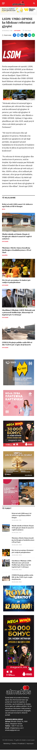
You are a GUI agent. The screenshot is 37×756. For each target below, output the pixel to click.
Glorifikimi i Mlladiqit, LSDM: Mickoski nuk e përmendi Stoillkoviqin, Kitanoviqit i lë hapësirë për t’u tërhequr (18, 312)
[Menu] (3, 3)
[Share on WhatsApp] (33, 35)
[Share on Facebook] (14, 35)
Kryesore (17, 30)
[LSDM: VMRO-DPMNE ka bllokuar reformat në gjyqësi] (18, 51)
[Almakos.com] (18, 3)
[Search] (34, 3)
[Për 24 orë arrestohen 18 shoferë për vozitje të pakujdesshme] (18, 268)
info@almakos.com (16, 728)
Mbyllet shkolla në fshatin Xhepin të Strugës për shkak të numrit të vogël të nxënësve (17, 236)
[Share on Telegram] (29, 35)
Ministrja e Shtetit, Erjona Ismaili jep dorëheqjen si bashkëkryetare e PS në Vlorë (16, 250)
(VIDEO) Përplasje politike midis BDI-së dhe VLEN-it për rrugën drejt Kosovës (17, 343)
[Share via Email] (25, 35)
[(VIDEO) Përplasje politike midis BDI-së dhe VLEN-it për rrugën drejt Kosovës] (18, 330)
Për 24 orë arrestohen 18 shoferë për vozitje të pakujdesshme (16, 281)
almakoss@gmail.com (12, 730)
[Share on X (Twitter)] (18, 35)
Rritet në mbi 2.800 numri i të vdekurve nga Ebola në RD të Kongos (17, 205)
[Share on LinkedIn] (22, 35)
